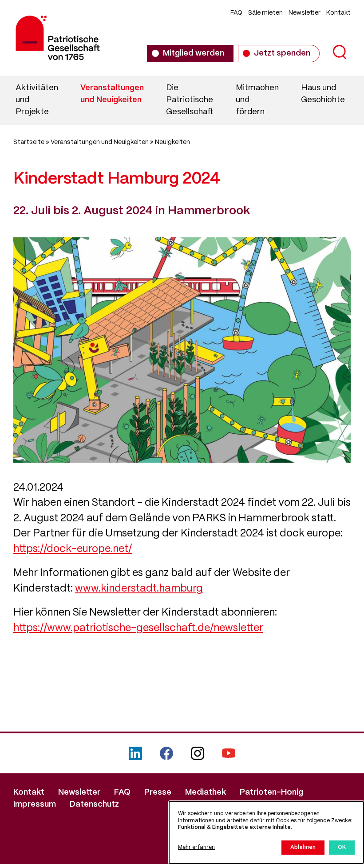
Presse (157, 792)
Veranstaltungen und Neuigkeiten (112, 94)
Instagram (197, 753)
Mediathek (205, 792)
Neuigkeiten (172, 142)
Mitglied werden (193, 53)
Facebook (166, 753)
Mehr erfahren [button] (196, 847)
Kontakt (338, 13)
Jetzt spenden (282, 53)
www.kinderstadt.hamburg (139, 589)
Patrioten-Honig (271, 792)
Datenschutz (94, 804)
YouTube (228, 753)
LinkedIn (135, 753)
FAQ (236, 13)
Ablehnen (303, 847)
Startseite (28, 142)
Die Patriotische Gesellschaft (190, 100)
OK (342, 847)
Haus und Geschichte (323, 94)
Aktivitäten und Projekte (37, 100)
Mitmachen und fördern (257, 100)
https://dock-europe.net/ (72, 549)
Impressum (34, 804)
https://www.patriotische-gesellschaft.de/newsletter (138, 628)
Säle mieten (265, 13)
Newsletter (304, 13)
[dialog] (266, 832)
